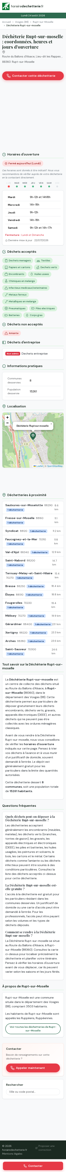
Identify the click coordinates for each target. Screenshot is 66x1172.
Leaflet (39, 465)
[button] (33, 436)
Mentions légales (12, 1153)
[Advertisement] (33, 118)
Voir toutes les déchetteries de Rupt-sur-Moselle (33, 1028)
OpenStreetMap (55, 465)
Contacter (35, 1166)
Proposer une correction (46, 1147)
